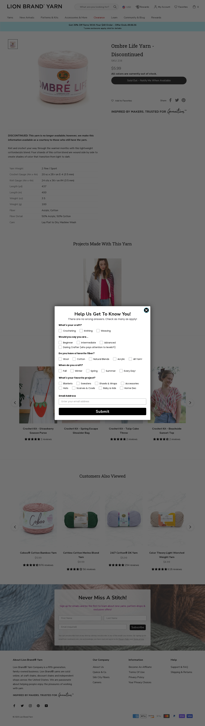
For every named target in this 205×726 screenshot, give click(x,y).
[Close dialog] (146, 310)
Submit (102, 411)
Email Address (67, 395)
